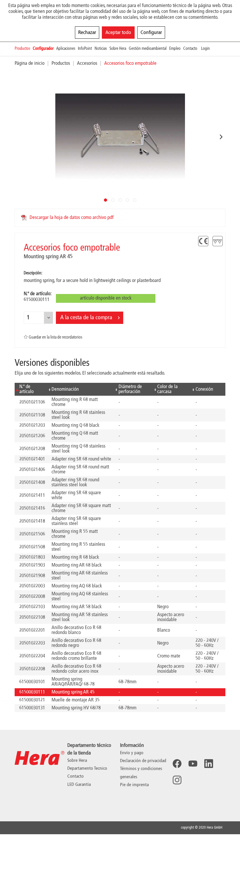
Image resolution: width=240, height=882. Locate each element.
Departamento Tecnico (87, 768)
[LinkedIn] (208, 763)
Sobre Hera (77, 760)
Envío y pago (131, 753)
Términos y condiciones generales (141, 773)
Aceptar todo (118, 32)
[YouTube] (192, 763)
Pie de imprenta (134, 785)
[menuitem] (24, 49)
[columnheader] (31, 389)
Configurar (151, 32)
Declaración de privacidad (143, 761)
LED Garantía (79, 784)
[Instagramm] (177, 780)
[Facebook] (177, 763)
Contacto (75, 776)
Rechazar (87, 32)
